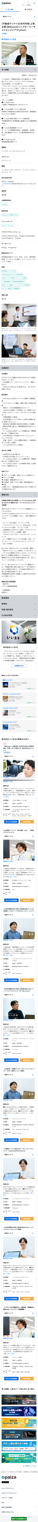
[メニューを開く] (34, 3)
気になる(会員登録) (11, 822)
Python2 (21, 1366)
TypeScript (15, 1366)
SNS (3, 1502)
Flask (22, 1371)
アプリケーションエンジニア (11, 694)
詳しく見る (13, 877)
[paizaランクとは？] (34, 16)
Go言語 (14, 1368)
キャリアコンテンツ (8, 1488)
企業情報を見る (19, 666)
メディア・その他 (7, 1498)
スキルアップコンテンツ (9, 1493)
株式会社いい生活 (9, 39)
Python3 (27, 1366)
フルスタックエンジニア (10, 708)
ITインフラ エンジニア (10, 722)
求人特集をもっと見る (29, 1466)
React (18, 1371)
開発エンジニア (7, 680)
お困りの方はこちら (8, 1512)
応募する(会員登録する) (19, 1519)
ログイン (24, 5)
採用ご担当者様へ (7, 1507)
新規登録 (29, 5)
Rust (31, 1366)
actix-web (27, 1371)
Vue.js (13, 1371)
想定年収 (7, 184)
